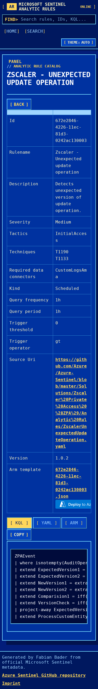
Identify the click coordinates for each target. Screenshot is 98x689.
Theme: (78, 42)
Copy (19, 534)
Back (19, 104)
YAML (47, 522)
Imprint (11, 683)
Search (35, 31)
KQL (19, 522)
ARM (74, 522)
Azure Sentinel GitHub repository (44, 675)
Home (12, 31)
